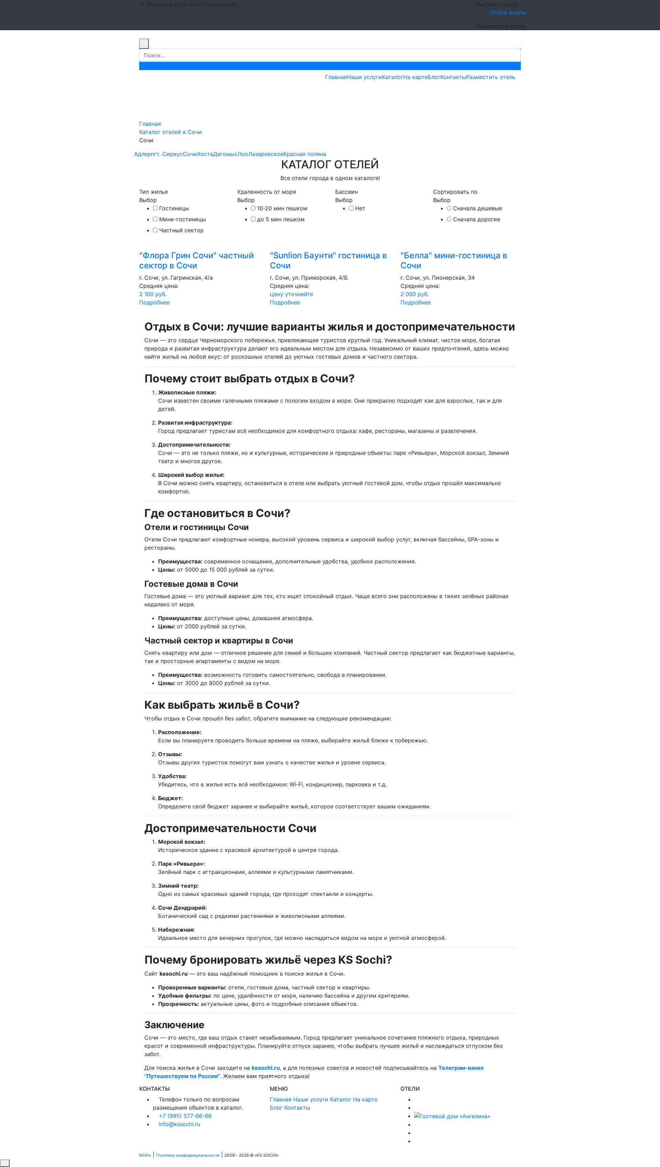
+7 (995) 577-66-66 (185, 1115)
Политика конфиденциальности (187, 1155)
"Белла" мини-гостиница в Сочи (453, 260)
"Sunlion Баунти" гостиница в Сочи (328, 260)
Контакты (453, 77)
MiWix (145, 1155)
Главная (336, 77)
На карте (415, 77)
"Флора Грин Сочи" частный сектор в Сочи (196, 260)
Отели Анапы (508, 12)
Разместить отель (490, 77)
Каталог (392, 77)
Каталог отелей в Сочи (170, 131)
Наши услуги (364, 77)
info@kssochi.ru (179, 1124)
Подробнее (154, 302)
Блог (434, 77)
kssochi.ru (266, 1067)
